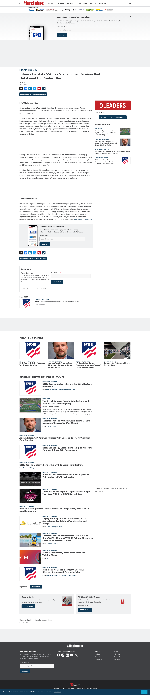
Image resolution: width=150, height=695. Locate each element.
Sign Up (62, 35)
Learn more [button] (57, 692)
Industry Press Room (28, 70)
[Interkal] (49, 10)
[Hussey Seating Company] (109, 10)
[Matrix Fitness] (59, 10)
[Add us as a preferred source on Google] (43, 88)
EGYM (48, 558)
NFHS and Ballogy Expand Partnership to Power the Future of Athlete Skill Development (105, 162)
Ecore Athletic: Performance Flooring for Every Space (117, 364)
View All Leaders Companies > (112, 117)
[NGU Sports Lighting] (89, 10)
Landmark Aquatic (51, 426)
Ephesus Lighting (28, 468)
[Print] (21, 88)
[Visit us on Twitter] (76, 655)
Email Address (62, 26)
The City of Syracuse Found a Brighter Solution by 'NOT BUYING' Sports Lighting (106, 133)
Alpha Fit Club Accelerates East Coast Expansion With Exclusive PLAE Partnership (65, 475)
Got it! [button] (144, 692)
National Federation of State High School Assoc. (61, 389)
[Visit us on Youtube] (71, 655)
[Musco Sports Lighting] (99, 10)
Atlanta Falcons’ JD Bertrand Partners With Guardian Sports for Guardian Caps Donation (112, 152)
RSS (88, 688)
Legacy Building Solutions (54, 526)
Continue (57, 282)
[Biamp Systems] (69, 10)
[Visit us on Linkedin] (67, 655)
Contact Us (64, 688)
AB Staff (22, 82)
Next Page (36, 586)
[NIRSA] (31, 10)
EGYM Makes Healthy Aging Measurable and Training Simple (63, 554)
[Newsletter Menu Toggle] (130, 3)
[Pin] (39, 88)
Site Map (94, 688)
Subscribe (72, 688)
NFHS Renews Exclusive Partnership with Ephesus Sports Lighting (51, 465)
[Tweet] (34, 88)
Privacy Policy (81, 688)
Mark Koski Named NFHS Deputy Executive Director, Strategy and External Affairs (63, 571)
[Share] (25, 88)
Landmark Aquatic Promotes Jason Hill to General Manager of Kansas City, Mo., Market (106, 143)
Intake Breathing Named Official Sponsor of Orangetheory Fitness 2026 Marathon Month (54, 509)
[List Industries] (39, 10)
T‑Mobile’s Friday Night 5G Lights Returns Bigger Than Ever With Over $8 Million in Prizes (66, 492)
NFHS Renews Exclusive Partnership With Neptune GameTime (57, 302)
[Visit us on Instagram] (62, 655)
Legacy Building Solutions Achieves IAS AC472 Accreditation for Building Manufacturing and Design (64, 521)
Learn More (28, 606)
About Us (56, 688)
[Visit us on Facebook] (58, 655)
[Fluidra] (79, 10)
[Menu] (20, 3)
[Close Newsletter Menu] (130, 17)
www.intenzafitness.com (82, 219)
